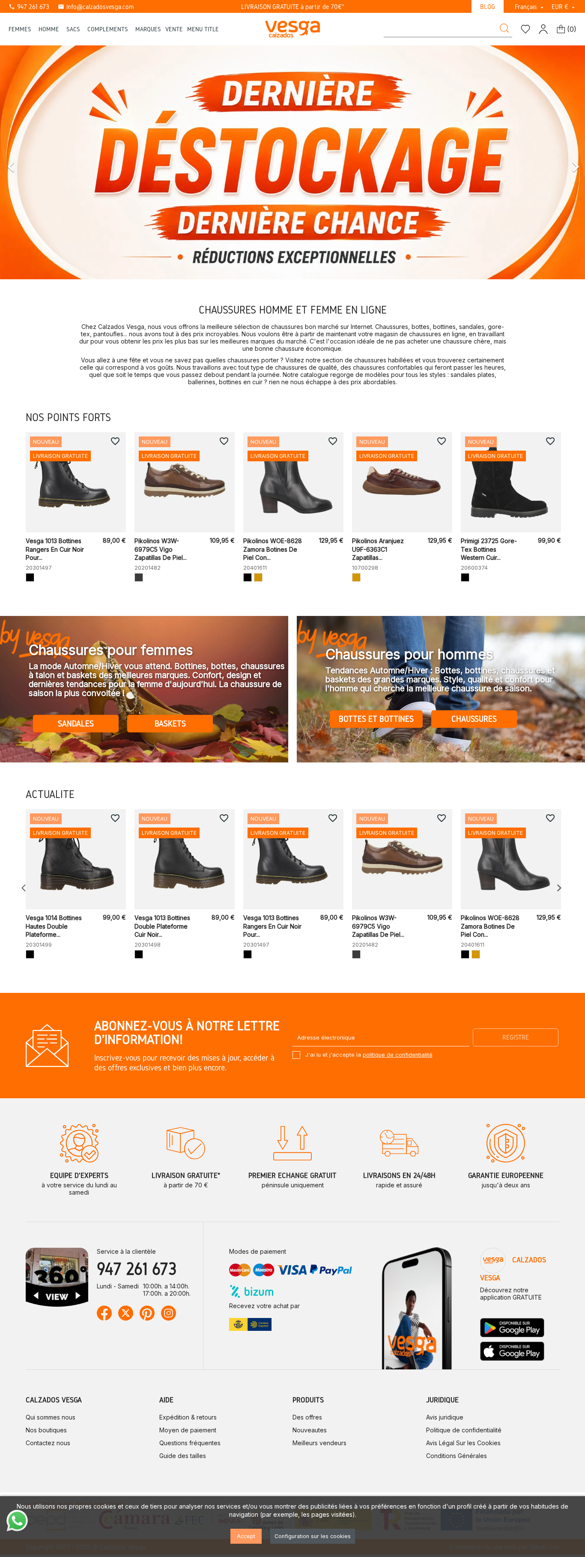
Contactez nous (48, 1442)
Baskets (170, 723)
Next (559, 888)
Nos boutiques (46, 1430)
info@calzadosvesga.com (96, 6)
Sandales (76, 723)
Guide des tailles (182, 1455)
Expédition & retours (188, 1417)
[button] (44, 162)
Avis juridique (444, 1417)
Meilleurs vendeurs (319, 1442)
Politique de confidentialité (463, 1430)
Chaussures (474, 719)
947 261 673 (29, 6)
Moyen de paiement (187, 1430)
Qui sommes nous (50, 1417)
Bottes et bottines (376, 719)
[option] (292, 162)
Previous (25, 888)
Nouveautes (309, 1430)
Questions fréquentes (190, 1442)
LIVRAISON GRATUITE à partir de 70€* (292, 6)
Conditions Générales (456, 1455)
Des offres (307, 1417)
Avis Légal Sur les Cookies (463, 1442)
